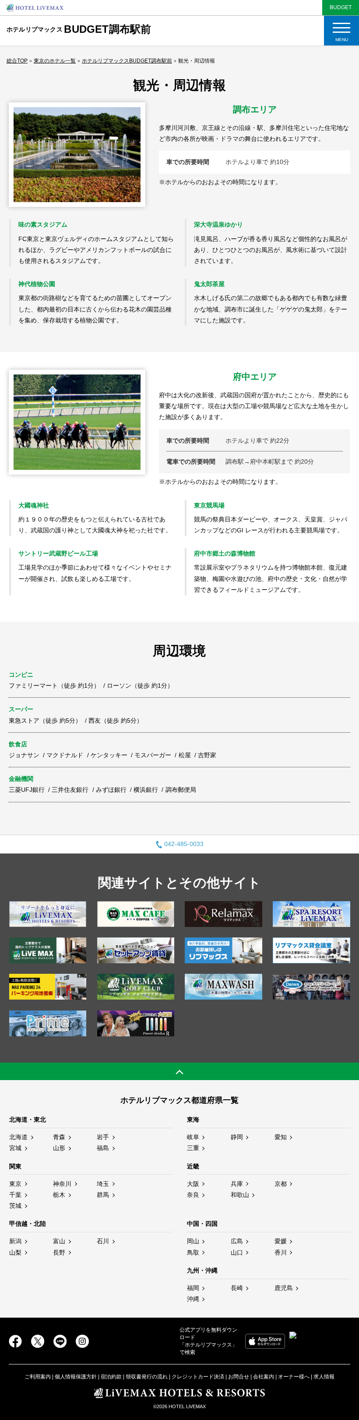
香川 (281, 1252)
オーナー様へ (294, 1377)
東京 (15, 1183)
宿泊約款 (111, 1377)
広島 (237, 1241)
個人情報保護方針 (76, 1377)
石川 (103, 1241)
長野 (59, 1252)
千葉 (15, 1194)
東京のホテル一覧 (55, 61)
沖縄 (193, 1298)
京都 (281, 1183)
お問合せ (238, 1377)
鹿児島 (284, 1287)
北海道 (18, 1136)
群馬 (103, 1194)
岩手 (103, 1136)
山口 (237, 1252)
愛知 (281, 1136)
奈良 (193, 1194)
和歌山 (240, 1194)
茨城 (15, 1205)
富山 (59, 1241)
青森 (59, 1136)
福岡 (193, 1287)
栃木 (59, 1194)
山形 (59, 1147)
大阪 (193, 1183)
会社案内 (263, 1377)
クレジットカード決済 (198, 1377)
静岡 (237, 1136)
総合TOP (17, 61)
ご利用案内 (38, 1377)
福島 (103, 1147)
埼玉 (103, 1183)
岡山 (193, 1241)
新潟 (15, 1241)
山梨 (15, 1252)
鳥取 (193, 1252)
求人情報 (323, 1377)
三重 (193, 1147)
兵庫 (237, 1183)
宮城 (15, 1147)
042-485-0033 (184, 843)
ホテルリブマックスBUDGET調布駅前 (127, 61)
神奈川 (62, 1183)
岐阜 (193, 1136)
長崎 (237, 1287)
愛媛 (281, 1241)
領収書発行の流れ (147, 1377)
